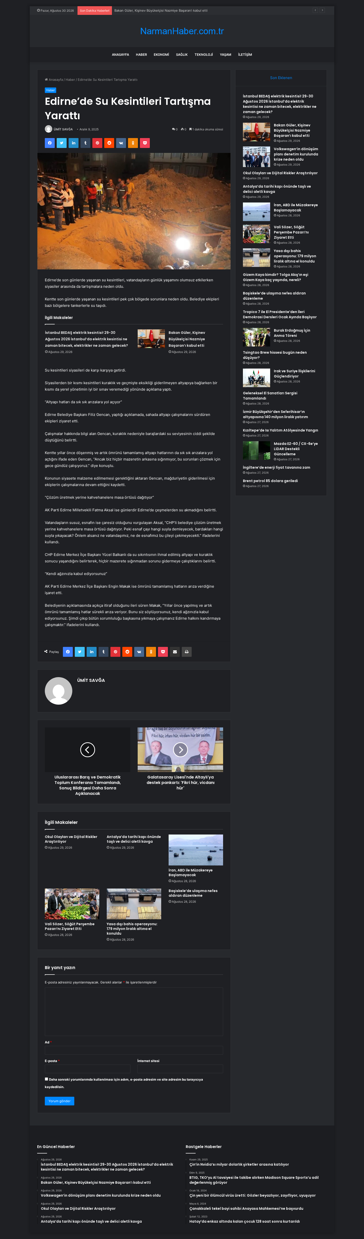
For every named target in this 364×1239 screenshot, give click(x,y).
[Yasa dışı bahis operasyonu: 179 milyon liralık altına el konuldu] (134, 904)
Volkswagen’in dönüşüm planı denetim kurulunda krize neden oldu (296, 154)
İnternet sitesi (148, 1061)
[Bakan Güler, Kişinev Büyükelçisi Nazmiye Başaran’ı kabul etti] (151, 338)
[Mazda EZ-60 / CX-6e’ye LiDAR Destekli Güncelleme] (256, 450)
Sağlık (182, 55)
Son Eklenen (281, 77)
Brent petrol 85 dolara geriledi (270, 480)
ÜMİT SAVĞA (63, 129)
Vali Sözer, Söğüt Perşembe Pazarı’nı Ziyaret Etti (70, 926)
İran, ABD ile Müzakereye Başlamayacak (191, 872)
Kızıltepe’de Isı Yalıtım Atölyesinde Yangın (280, 430)
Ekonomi (161, 55)
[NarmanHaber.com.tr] (182, 31)
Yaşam (225, 55)
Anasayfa (120, 55)
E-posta (52, 1061)
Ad (48, 1042)
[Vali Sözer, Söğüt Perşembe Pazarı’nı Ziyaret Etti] (72, 904)
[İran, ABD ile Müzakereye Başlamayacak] (196, 850)
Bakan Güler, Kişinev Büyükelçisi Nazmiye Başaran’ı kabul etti (161, 10)
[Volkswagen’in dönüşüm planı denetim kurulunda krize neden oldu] (256, 156)
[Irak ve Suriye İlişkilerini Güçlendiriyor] (256, 378)
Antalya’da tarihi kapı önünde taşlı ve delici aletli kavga (134, 839)
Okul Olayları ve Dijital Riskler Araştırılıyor (71, 839)
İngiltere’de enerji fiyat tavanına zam (276, 467)
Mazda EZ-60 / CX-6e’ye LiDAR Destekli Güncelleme (296, 449)
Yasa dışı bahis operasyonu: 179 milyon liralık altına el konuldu (132, 929)
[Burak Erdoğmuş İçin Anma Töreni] (256, 337)
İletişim (245, 55)
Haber (141, 55)
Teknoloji (204, 55)
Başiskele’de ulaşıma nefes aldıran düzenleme (193, 893)
